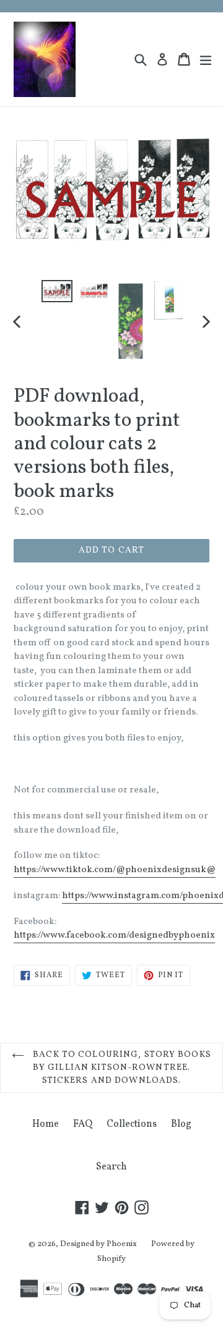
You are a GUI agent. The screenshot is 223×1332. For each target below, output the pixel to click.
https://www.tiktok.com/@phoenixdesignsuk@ (115, 869)
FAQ (82, 1124)
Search (111, 1167)
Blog (181, 1124)
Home (45, 1124)
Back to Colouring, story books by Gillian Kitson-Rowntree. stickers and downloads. (120, 1068)
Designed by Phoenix (98, 1244)
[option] (57, 291)
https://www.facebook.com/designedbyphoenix (114, 935)
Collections (132, 1124)
